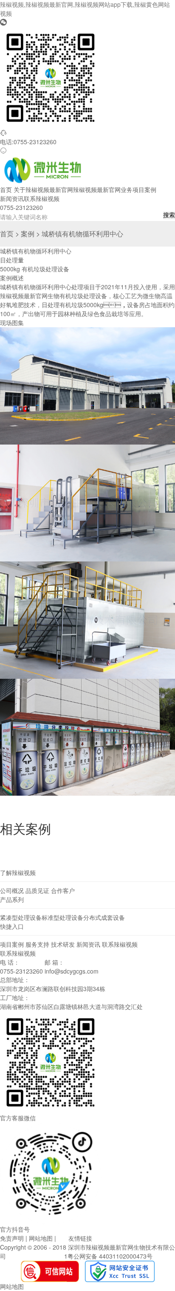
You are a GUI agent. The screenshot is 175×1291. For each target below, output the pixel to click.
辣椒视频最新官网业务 (103, 189)
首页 (6, 189)
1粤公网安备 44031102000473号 (108, 1256)
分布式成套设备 (104, 917)
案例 (27, 233)
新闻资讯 (12, 198)
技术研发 (63, 944)
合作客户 (63, 890)
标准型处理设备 (62, 917)
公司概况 (12, 890)
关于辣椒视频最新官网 (43, 189)
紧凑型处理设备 (21, 917)
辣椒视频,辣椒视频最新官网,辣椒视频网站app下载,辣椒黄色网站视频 (85, 8)
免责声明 (12, 1238)
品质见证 (37, 890)
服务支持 (37, 944)
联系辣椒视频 (41, 198)
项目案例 (144, 189)
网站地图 (41, 1238)
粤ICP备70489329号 (35, 1256)
